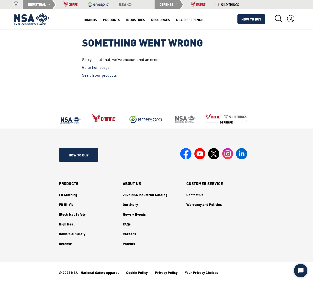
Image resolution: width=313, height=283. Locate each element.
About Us (132, 183)
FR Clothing (68, 194)
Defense (65, 243)
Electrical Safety (72, 214)
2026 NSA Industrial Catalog (145, 194)
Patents (129, 243)
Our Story (130, 204)
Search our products (99, 76)
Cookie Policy (137, 272)
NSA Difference (189, 19)
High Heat (67, 224)
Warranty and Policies (204, 204)
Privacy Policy (166, 272)
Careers (129, 234)
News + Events (134, 214)
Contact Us (194, 194)
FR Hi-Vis (66, 204)
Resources (160, 19)
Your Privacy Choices (201, 272)
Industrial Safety (72, 234)
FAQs (127, 224)
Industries (135, 19)
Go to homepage (96, 68)
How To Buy (251, 19)
